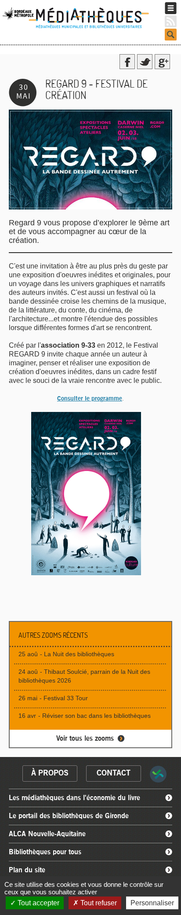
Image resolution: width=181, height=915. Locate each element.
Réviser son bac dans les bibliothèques (96, 715)
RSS (171, 21)
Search (171, 34)
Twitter (144, 61)
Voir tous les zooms (85, 738)
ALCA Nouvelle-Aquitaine (47, 834)
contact (113, 773)
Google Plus (162, 61)
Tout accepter (37, 903)
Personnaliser (152, 903)
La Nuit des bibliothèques (79, 654)
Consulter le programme (89, 399)
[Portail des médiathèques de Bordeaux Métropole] (79, 27)
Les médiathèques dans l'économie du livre (74, 797)
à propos (50, 773)
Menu (171, 8)
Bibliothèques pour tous (45, 852)
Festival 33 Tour (65, 698)
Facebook (127, 61)
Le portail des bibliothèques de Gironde (69, 815)
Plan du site (27, 870)
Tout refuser (98, 903)
